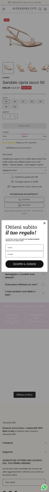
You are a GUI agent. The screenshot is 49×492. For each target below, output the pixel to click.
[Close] (44, 223)
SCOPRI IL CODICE (24, 264)
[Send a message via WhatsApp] (44, 487)
